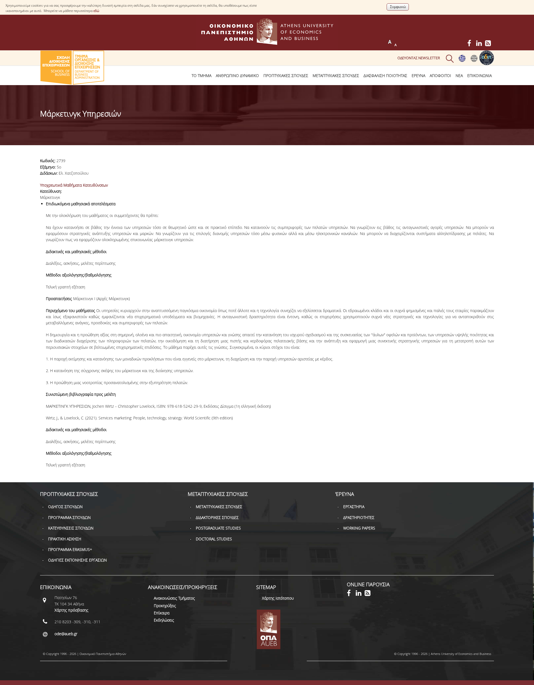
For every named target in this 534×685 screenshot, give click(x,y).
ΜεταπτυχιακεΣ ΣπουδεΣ (336, 75)
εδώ (96, 10)
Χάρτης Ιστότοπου (278, 598)
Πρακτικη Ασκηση (64, 538)
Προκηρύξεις (165, 605)
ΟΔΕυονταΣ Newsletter (418, 57)
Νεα (459, 75)
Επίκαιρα (161, 612)
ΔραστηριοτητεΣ (358, 517)
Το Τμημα (201, 75)
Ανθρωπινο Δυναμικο (237, 75)
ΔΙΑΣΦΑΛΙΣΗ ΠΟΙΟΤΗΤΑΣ (385, 75)
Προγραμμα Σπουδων (69, 517)
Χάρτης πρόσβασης (71, 610)
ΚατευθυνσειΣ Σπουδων (70, 528)
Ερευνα (418, 75)
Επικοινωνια (479, 75)
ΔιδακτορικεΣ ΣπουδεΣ (217, 517)
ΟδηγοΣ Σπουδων (65, 506)
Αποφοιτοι (440, 75)
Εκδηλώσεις (164, 620)
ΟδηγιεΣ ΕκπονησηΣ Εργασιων (77, 560)
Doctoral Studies (214, 538)
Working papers (359, 528)
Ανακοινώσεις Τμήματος (174, 598)
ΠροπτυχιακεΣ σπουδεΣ (285, 75)
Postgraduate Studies (218, 528)
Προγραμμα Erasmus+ (70, 549)
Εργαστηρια (353, 506)
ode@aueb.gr (66, 633)
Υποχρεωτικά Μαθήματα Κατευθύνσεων (74, 185)
